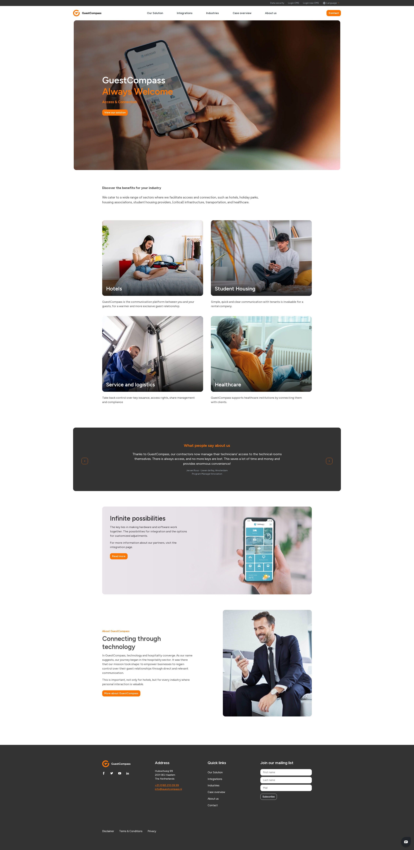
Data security (277, 3)
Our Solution (155, 13)
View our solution (115, 112)
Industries (212, 13)
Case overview (242, 13)
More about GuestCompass (121, 693)
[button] (331, 3)
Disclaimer (108, 831)
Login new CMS (311, 3)
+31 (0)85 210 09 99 (167, 785)
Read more (118, 556)
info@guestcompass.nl (168, 789)
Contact (334, 13)
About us (271, 13)
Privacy (152, 831)
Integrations (184, 13)
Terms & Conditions (130, 831)
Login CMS (293, 3)
